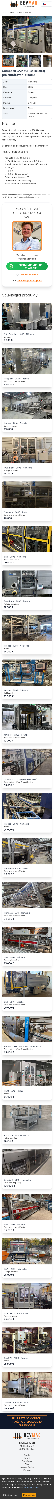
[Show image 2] (22, 61)
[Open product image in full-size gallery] (27, 34)
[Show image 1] (8, 61)
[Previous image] (4, 34)
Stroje (12, 12)
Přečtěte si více (31, 1487)
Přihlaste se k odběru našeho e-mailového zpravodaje (27, 1422)
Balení (19, 12)
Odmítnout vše (10, 1495)
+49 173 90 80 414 (29, 274)
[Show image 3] (35, 61)
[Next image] (49, 34)
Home (4, 12)
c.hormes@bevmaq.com (29, 280)
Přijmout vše (29, 1495)
